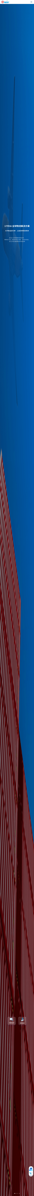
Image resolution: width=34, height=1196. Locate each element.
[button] (14, 1193)
